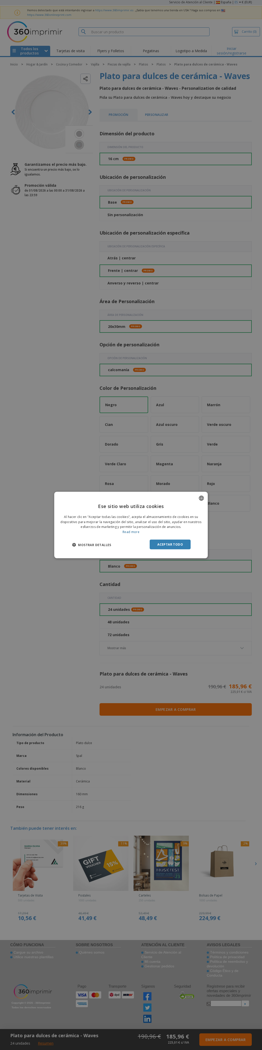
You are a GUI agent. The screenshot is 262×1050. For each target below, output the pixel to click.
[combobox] (201, 498)
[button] (91, 544)
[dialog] (131, 525)
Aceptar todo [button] (170, 544)
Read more (131, 532)
